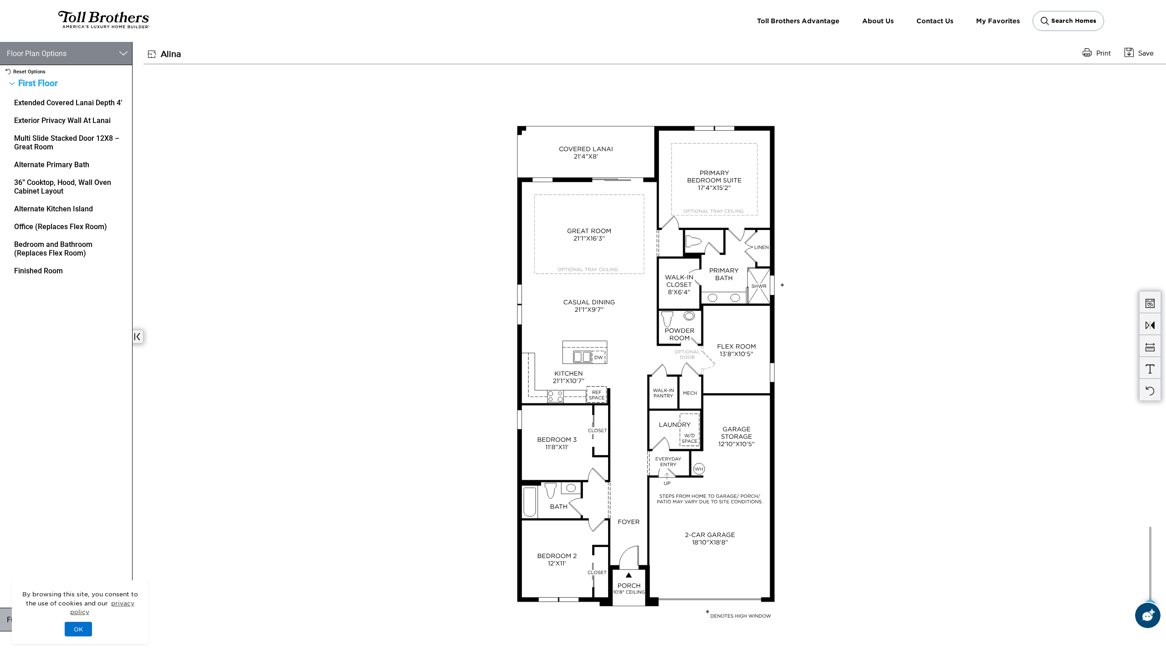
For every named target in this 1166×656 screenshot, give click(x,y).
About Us (878, 21)
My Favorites (998, 21)
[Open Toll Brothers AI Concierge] (1147, 615)
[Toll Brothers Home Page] (103, 25)
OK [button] (78, 629)
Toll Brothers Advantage (798, 21)
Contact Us (934, 21)
